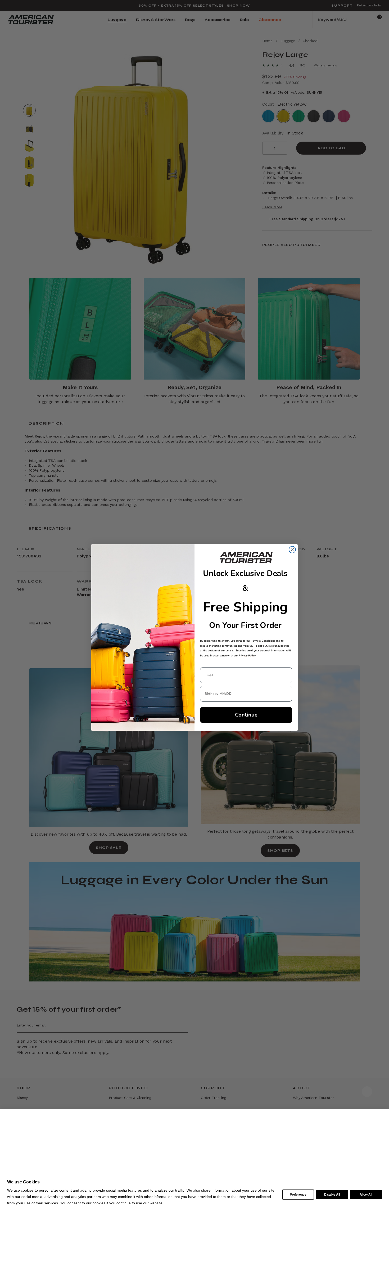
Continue (246, 714)
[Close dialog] (292, 549)
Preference (298, 1194)
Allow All (366, 1194)
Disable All (332, 1194)
